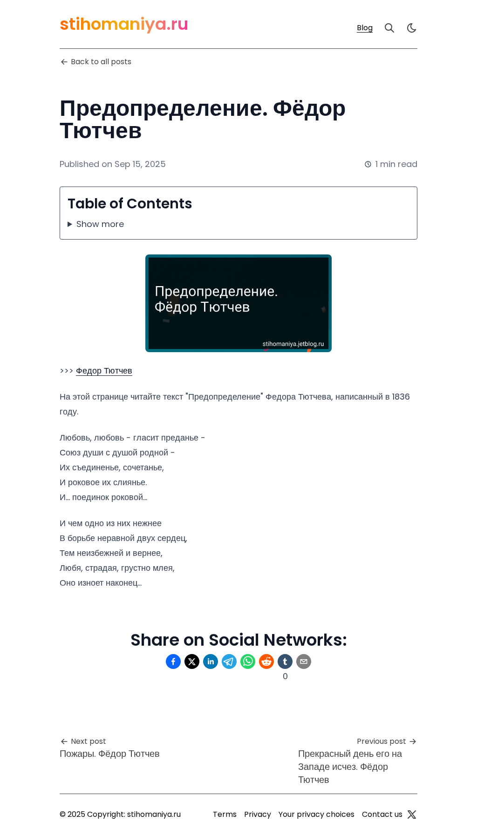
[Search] (389, 27)
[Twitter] (411, 814)
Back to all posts (101, 61)
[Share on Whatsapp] (247, 661)
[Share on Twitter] (191, 661)
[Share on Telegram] (229, 661)
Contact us (382, 814)
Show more (100, 224)
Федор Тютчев (104, 370)
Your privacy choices (316, 814)
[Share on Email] (303, 661)
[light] (411, 27)
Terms (225, 814)
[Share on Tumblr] (285, 661)
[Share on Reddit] (266, 661)
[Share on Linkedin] (210, 661)
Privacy (257, 814)
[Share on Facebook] (173, 661)
